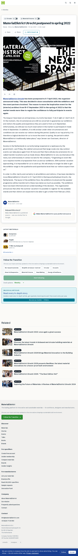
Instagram (14, 542)
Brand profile (5, 479)
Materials (4, 428)
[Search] (66, 3)
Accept (72, 552)
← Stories (4, 10)
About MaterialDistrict (9, 498)
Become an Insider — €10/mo (39, 300)
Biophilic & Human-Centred (31, 268)
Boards (3, 463)
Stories (3, 431)
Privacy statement (32, 553)
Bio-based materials (11, 268)
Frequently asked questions (10, 505)
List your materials (7, 476)
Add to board (31, 32)
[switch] (15, 19)
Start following (39, 278)
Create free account (8, 453)
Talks (3, 437)
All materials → (8, 252)
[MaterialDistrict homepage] (7, 2)
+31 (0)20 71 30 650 (7, 521)
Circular (9, 18)
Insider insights (6, 466)
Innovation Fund (6, 488)
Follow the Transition (12, 417)
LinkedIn (5, 542)
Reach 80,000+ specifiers (10, 482)
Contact (4, 508)
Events (3, 434)
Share (19, 32)
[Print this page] (14, 94)
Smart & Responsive (11, 272)
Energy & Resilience (54, 272)
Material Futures (28, 18)
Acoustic (56, 268)
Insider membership (8, 457)
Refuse (63, 552)
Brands (3, 443)
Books (3, 440)
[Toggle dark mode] (70, 3)
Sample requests (6, 485)
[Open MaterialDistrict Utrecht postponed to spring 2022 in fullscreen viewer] (39, 64)
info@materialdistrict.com (10, 518)
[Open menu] (75, 3)
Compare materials (7, 460)
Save (8, 32)
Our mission (5, 501)
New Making (40, 272)
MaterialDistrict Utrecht (13, 99)
